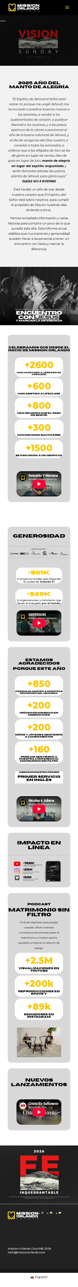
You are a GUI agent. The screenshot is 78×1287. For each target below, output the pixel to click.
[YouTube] (59, 1212)
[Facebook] (51, 1212)
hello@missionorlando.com (26, 1252)
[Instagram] (42, 1212)
